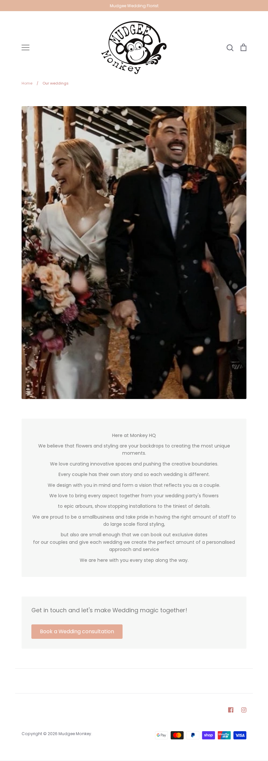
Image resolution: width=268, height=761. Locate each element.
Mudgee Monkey (75, 733)
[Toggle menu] (25, 47)
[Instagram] (243, 709)
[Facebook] (230, 709)
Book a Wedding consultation (77, 631)
